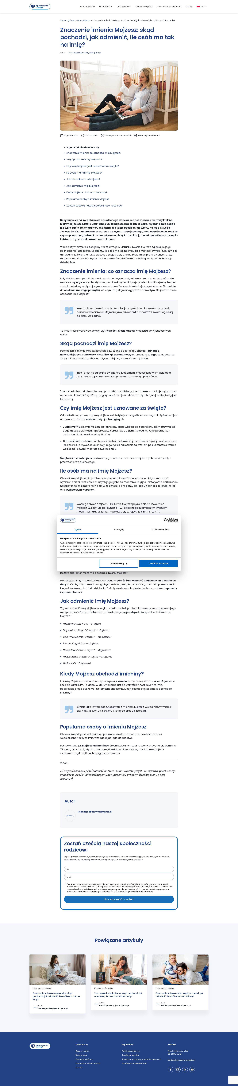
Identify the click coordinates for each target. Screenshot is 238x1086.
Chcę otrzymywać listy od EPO (119, 899)
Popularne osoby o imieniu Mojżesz (87, 199)
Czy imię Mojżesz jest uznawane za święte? (92, 166)
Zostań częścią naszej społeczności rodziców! (94, 205)
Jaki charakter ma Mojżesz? (83, 179)
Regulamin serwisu (130, 1055)
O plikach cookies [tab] (160, 529)
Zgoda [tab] (78, 529)
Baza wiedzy (104, 6)
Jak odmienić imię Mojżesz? (83, 186)
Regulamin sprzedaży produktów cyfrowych (141, 1059)
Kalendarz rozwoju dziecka (169, 6)
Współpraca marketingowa (134, 1063)
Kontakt (189, 6)
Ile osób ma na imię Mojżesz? (84, 172)
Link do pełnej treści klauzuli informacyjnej (135, 891)
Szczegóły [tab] (119, 529)
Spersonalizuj (117, 563)
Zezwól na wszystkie (158, 563)
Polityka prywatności (131, 1051)
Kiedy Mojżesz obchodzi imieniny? (86, 192)
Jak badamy (123, 6)
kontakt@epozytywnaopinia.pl (181, 1060)
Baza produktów (87, 6)
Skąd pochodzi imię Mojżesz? (84, 159)
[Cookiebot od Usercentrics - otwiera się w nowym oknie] (166, 520)
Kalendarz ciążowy (144, 6)
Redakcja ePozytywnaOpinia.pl (87, 52)
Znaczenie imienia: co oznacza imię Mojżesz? (93, 153)
